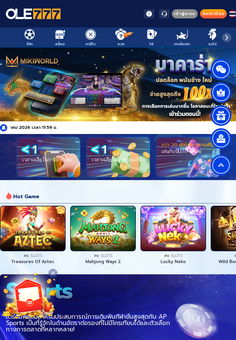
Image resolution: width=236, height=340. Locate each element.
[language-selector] (232, 13)
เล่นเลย (33, 228)
